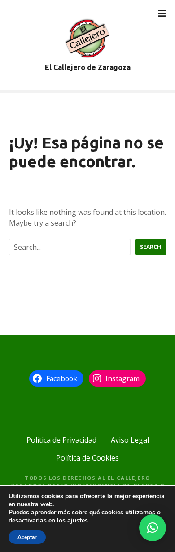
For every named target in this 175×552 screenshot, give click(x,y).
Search (150, 247)
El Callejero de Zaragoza (88, 67)
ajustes (77, 521)
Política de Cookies (87, 458)
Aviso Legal (130, 440)
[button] (152, 527)
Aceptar (27, 537)
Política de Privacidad (61, 440)
